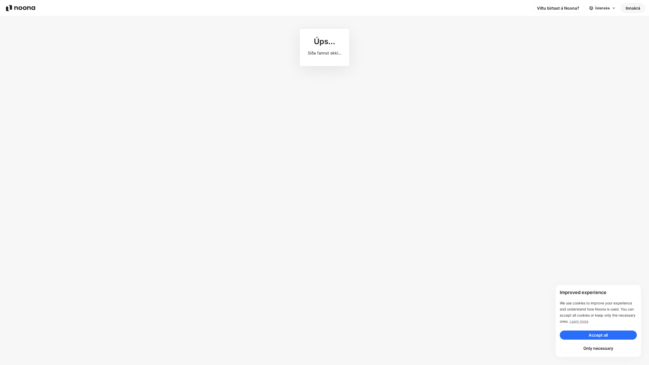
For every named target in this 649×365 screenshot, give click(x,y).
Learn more (579, 321)
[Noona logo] (20, 8)
